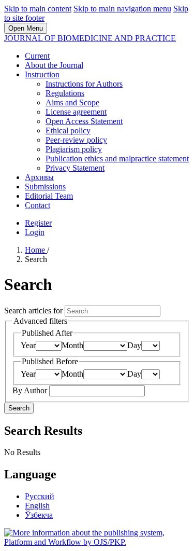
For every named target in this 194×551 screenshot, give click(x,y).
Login (34, 232)
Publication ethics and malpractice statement (117, 158)
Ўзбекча (39, 515)
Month (72, 345)
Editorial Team (49, 195)
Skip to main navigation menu (122, 8)
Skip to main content (37, 8)
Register (38, 222)
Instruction (42, 74)
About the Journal (54, 65)
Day (134, 345)
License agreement (76, 111)
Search (18, 408)
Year (28, 345)
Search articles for (34, 310)
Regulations (65, 93)
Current (37, 55)
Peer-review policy (76, 139)
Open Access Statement (84, 121)
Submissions (45, 186)
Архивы (39, 177)
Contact (37, 205)
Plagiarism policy (74, 149)
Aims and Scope (72, 102)
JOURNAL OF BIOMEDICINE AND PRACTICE (90, 38)
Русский (39, 496)
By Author (30, 390)
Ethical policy (68, 130)
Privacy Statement (75, 167)
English (37, 505)
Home (36, 249)
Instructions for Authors (84, 83)
